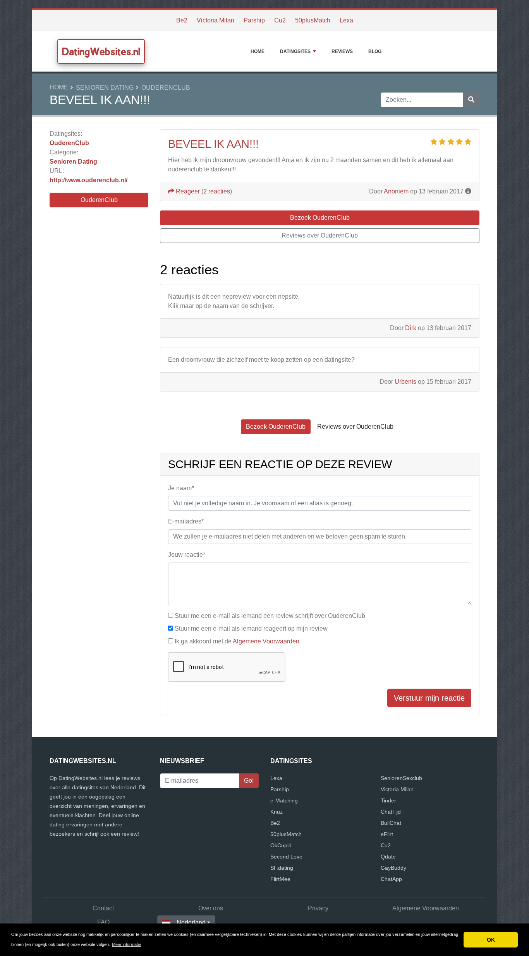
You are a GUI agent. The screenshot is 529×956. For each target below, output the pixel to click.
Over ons (210, 908)
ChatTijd (391, 812)
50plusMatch (312, 20)
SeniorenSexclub (401, 778)
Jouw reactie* (186, 554)
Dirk (410, 328)
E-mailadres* (186, 521)
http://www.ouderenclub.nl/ (88, 180)
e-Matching (284, 800)
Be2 (181, 20)
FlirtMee (280, 879)
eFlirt (387, 834)
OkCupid (281, 845)
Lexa (346, 20)
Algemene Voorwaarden (266, 641)
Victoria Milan (215, 20)
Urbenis (405, 381)
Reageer (187, 191)
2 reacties (216, 191)
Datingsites (295, 51)
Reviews (342, 51)
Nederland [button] (191, 922)
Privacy (318, 908)
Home (257, 51)
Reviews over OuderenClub (320, 235)
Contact (103, 908)
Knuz (276, 812)
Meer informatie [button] (126, 944)
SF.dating (281, 868)
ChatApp (391, 879)
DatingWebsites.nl (101, 51)
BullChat (391, 823)
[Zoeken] (471, 99)
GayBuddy (393, 868)
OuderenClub (165, 87)
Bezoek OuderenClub (320, 217)
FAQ (103, 922)
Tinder (388, 800)
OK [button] (491, 940)
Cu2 (280, 20)
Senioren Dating (105, 87)
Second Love (286, 856)
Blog (374, 51)
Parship (254, 20)
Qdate (388, 856)
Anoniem (396, 191)
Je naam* (181, 488)
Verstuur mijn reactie (429, 698)
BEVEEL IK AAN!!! (213, 144)
